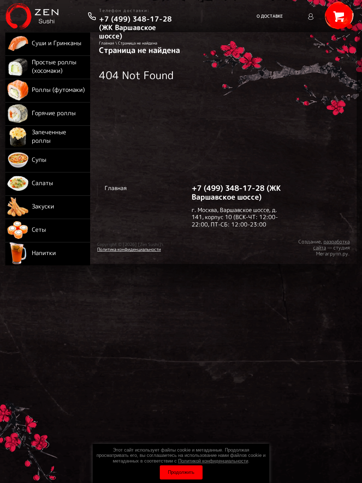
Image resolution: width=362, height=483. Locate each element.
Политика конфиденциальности (129, 249)
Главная (106, 43)
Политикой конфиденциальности (213, 461)
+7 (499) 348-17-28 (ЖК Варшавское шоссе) (135, 27)
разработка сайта (331, 244)
